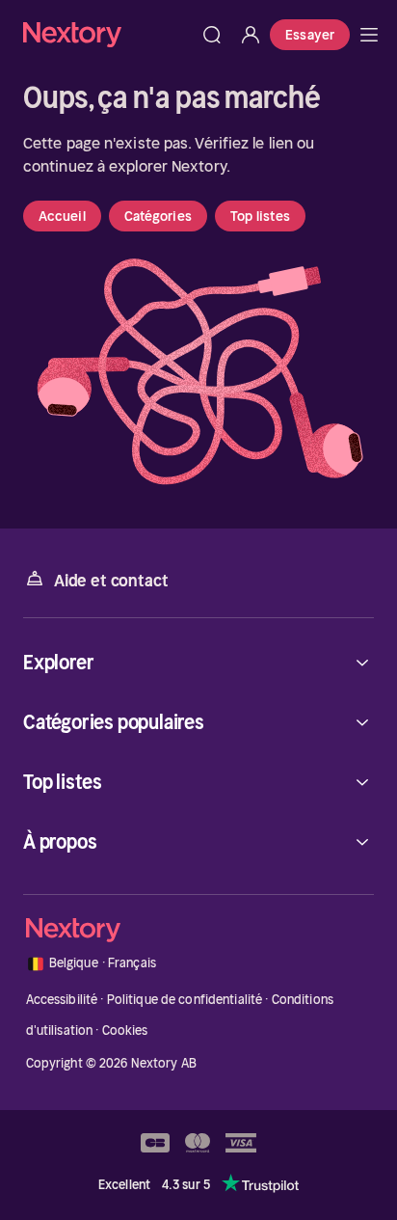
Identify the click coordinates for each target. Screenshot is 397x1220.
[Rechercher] (212, 34)
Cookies (125, 1030)
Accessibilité (62, 999)
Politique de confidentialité (185, 999)
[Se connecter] (250, 34)
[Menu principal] (369, 34)
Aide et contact (111, 580)
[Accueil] (108, 34)
